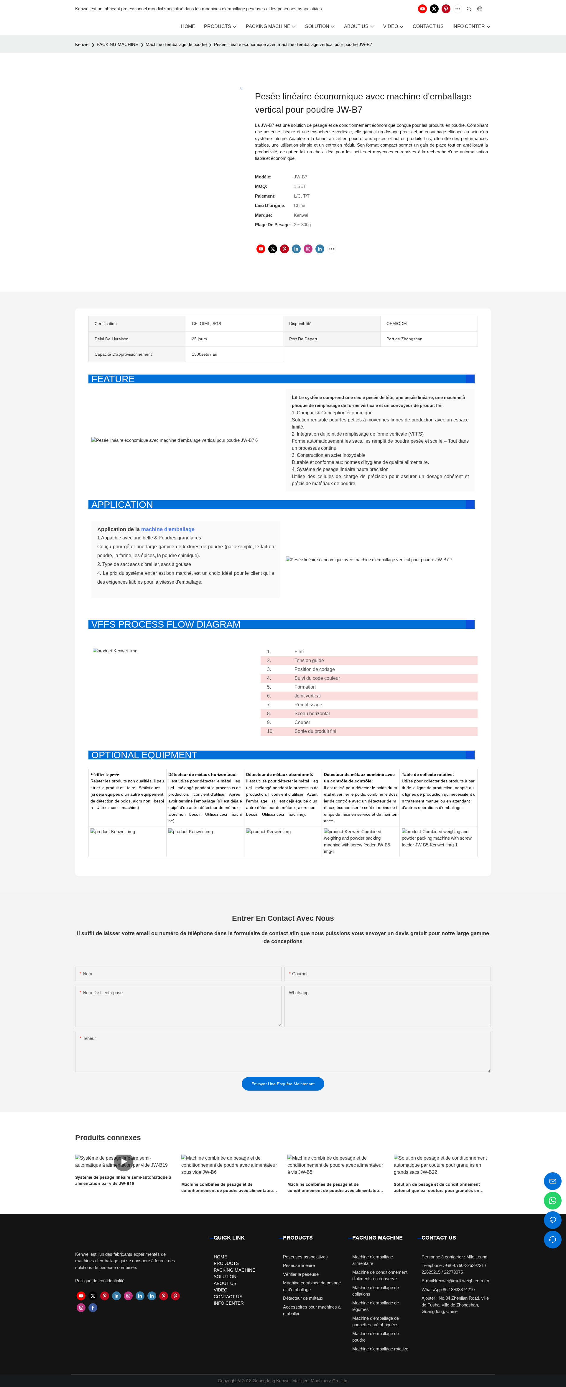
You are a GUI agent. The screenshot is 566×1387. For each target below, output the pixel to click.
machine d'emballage (168, 529)
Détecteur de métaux (303, 1298)
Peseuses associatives (305, 1256)
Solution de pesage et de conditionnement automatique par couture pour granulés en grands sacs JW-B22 (437, 1188)
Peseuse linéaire (299, 1265)
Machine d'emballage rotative (380, 1348)
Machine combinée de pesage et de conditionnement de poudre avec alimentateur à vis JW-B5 (335, 1188)
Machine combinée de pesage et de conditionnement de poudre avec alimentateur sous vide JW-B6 (227, 1188)
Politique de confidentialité (99, 1280)
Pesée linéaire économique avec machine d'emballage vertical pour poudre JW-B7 (293, 44)
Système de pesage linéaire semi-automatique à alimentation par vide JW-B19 (123, 1180)
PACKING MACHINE (117, 44)
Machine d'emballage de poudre (176, 44)
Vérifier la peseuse (301, 1274)
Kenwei (82, 44)
